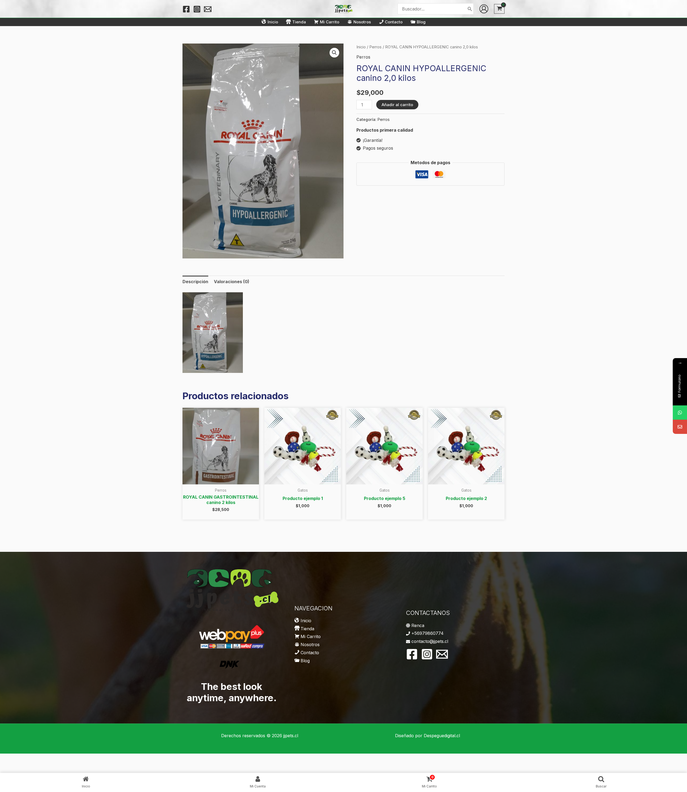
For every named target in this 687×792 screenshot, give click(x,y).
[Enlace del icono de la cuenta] (484, 9)
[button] (334, 52)
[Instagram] (197, 9)
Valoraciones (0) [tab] (231, 281)
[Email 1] (207, 9)
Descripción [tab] (195, 281)
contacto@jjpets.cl (429, 641)
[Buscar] (469, 8)
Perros (375, 47)
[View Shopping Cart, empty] (499, 9)
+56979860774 (427, 633)
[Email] (680, 427)
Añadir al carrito (397, 104)
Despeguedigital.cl (442, 735)
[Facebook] (186, 9)
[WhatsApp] (680, 412)
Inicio (361, 47)
